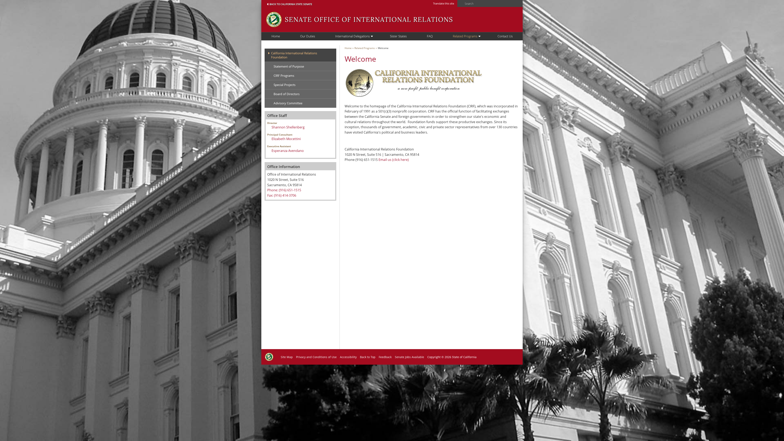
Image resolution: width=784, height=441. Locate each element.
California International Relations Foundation (294, 55)
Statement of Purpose (289, 66)
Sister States (398, 36)
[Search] (459, 3)
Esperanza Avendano (288, 150)
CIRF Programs (284, 76)
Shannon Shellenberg (288, 127)
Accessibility (348, 357)
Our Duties (307, 36)
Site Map (287, 357)
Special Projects (284, 85)
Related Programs (465, 36)
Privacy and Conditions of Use (316, 357)
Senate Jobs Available (409, 357)
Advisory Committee (288, 103)
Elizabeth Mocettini (286, 139)
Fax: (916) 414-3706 (281, 195)
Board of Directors (287, 94)
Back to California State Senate (291, 4)
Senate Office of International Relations (369, 19)
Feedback (385, 357)
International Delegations (352, 36)
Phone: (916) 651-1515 (284, 190)
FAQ (430, 36)
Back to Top (367, 357)
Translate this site (443, 3)
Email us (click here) (394, 159)
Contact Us (505, 36)
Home (276, 36)
